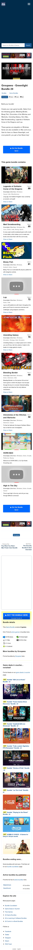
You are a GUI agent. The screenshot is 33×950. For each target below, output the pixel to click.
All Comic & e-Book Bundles (14, 921)
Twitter (7, 935)
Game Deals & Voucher (12, 909)
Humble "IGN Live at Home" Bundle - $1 (14, 681)
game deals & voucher (23, 672)
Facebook (8, 931)
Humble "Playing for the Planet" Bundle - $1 (15, 813)
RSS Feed (8, 944)
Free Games (9, 912)
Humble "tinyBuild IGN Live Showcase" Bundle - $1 (14, 725)
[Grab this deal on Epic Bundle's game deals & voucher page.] (16, 691)
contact (14, 949)
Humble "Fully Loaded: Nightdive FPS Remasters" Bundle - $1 (16, 747)
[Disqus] (16, 582)
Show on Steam (7, 201)
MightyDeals (16, 885)
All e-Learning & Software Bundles (16, 918)
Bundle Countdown (11, 906)
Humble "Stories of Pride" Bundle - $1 (16, 769)
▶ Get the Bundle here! (16, 149)
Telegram (8, 938)
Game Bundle (10, 627)
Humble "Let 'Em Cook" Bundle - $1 (16, 791)
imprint (19, 949)
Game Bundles (13, 93)
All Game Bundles (10, 915)
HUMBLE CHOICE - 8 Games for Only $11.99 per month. (15, 835)
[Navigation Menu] (29, 4)
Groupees (16, 535)
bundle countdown (13, 867)
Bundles (4, 93)
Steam (7, 941)
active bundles (18, 880)
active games (15, 632)
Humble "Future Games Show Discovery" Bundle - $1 (15, 703)
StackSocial (16, 888)
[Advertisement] (16, 25)
